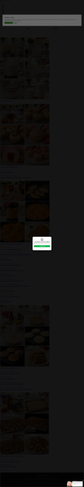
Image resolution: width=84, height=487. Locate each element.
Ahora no (42, 248)
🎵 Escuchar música (42, 246)
